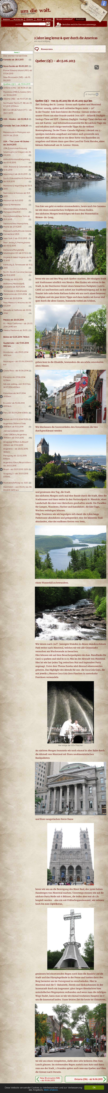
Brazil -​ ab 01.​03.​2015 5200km (17, 469)
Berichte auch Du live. (79, 24)
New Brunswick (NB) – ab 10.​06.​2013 (50, 1079)
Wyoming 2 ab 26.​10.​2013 (15, 174)
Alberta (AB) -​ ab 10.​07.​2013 (16, 98)
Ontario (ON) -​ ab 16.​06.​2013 (16, 87)
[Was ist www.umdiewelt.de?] (104, 3)
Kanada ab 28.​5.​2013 (13, 59)
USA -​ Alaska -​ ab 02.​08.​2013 (17, 119)
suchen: (19, 24)
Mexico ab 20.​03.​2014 (13, 319)
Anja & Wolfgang (44, 41)
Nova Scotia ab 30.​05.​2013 (16, 66)
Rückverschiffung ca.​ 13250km (17, 482)
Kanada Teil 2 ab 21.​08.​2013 (16, 125)
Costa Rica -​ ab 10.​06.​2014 (15, 370)
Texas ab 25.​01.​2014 (12, 298)
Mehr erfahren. (51, 1090)
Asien (39, 19)
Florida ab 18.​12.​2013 (13, 279)
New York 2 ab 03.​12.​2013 (15, 238)
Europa (30, 19)
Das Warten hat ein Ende (15, 55)
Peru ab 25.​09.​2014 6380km (16, 412)
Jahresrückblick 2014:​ (13, 430)
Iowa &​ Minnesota (12, 204)
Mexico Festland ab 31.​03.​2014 (17, 330)
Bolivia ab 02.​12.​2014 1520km (17, 419)
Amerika (6, 19)
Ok (94, 1087)
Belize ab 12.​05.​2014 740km (16, 337)
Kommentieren (47, 49)
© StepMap (90, 94)
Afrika (48, 19)
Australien (18, 19)
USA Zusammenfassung (15, 148)
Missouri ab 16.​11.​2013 (13, 200)
